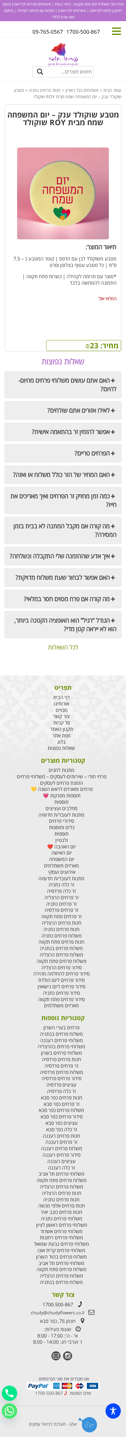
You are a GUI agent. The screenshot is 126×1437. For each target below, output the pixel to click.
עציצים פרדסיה (61, 1085)
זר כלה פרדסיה (61, 891)
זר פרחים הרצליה (62, 897)
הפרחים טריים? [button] (92, 453)
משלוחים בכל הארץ (81, 90)
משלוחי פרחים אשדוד (61, 1231)
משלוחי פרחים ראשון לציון (61, 1225)
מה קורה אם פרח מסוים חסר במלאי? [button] (67, 599)
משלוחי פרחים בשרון (61, 1053)
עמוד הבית (112, 90)
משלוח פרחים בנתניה (61, 948)
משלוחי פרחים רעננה (61, 1040)
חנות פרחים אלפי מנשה (61, 1206)
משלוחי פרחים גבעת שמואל (61, 1244)
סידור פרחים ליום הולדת (61, 980)
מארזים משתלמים (61, 866)
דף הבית (61, 697)
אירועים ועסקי (61, 872)
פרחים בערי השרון (61, 1027)
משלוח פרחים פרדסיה (61, 1072)
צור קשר (61, 716)
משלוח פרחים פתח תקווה (62, 961)
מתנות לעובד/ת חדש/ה (61, 815)
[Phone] (9, 1393)
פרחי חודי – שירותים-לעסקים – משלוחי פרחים (61, 776)
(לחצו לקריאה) (100, 10)
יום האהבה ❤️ (61, 847)
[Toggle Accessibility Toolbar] (113, 1411)
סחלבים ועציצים (61, 808)
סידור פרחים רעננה (61, 1155)
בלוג (61, 742)
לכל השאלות (63, 647)
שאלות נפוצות (61, 748)
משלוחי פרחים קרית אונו (61, 1250)
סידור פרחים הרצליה (62, 967)
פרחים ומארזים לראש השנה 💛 (62, 789)
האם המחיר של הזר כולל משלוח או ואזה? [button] (61, 474)
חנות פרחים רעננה (61, 1136)
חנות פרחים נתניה (45, 90)
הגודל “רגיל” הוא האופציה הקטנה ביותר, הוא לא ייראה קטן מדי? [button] (65, 624)
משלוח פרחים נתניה (62, 936)
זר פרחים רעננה (61, 1142)
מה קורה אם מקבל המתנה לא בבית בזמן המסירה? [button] (65, 530)
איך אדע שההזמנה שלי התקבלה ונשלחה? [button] (60, 556)
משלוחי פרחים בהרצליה (61, 1046)
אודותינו (61, 704)
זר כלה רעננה (61, 1168)
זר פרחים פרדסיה (61, 910)
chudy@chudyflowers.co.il (57, 1312)
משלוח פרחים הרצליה (61, 955)
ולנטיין (61, 840)
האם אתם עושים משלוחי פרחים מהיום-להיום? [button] (67, 384)
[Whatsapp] (9, 1411)
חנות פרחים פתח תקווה (61, 942)
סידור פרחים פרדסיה (61, 1078)
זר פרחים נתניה (61, 904)
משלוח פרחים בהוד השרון (61, 1257)
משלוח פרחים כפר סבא (61, 1110)
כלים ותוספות (61, 827)
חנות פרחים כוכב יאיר (61, 1212)
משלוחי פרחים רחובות (61, 1237)
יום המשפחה (61, 859)
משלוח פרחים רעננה (61, 1148)
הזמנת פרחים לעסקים (61, 783)
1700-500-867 (58, 1304)
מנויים (62, 710)
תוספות (61, 802)
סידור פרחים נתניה (61, 993)
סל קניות (61, 723)
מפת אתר (61, 735)
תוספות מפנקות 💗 (61, 795)
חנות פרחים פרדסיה (61, 1059)
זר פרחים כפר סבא (62, 1104)
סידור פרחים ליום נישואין (61, 986)
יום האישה (61, 853)
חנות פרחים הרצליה (61, 923)
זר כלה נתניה (61, 884)
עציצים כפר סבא (62, 1123)
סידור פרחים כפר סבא (62, 1116)
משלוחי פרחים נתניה (61, 1218)
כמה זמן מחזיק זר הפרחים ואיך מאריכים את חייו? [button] (63, 500)
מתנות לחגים (61, 770)
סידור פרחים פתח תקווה (61, 999)
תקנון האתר (61, 729)
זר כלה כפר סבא (61, 1129)
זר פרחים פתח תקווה (61, 916)
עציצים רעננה (61, 1161)
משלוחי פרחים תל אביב (61, 1174)
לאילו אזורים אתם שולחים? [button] (78, 410)
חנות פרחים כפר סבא (61, 1098)
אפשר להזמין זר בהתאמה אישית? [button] (71, 432)
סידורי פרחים (61, 821)
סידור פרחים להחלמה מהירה (61, 974)
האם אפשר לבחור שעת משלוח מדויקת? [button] (63, 577)
